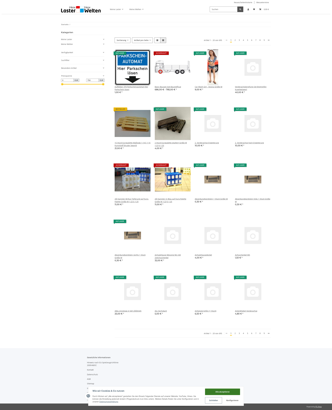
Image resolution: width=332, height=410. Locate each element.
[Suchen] (240, 9)
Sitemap (90, 383)
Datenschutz (92, 374)
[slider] (62, 84)
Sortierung (121, 40)
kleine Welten (67, 44)
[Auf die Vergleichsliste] (139, 54)
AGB (89, 379)
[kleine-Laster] (81, 9)
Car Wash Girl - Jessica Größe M (208, 87)
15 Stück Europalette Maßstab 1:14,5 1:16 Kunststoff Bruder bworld (132, 144)
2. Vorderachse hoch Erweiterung (249, 143)
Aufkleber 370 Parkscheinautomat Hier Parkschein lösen (131, 88)
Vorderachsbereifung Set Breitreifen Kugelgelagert (251, 88)
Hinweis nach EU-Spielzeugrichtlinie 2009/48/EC (102, 363)
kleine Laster (66, 39)
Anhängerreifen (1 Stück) (205, 311)
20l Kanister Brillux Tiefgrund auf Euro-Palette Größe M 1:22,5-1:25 (132, 200)
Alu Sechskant (161, 311)
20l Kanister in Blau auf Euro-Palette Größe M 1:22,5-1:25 (170, 200)
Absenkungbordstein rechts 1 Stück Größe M (130, 256)
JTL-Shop (318, 407)
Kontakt (90, 370)
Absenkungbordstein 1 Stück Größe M (211, 199)
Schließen (213, 400)
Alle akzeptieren (222, 392)
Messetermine (262, 2)
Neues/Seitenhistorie (243, 2)
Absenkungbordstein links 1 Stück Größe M (252, 200)
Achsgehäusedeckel (203, 255)
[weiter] (268, 40)
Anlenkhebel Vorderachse (246, 311)
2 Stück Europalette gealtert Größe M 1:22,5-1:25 (171, 144)
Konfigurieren (232, 400)
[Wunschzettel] (254, 9)
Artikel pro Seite (141, 40)
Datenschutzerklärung (108, 402)
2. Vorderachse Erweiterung (207, 143)
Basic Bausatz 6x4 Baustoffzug (168, 87)
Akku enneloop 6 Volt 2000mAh (128, 311)
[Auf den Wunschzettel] (146, 54)
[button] (248, 9)
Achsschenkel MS (242, 255)
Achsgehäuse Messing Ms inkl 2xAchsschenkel (168, 256)
